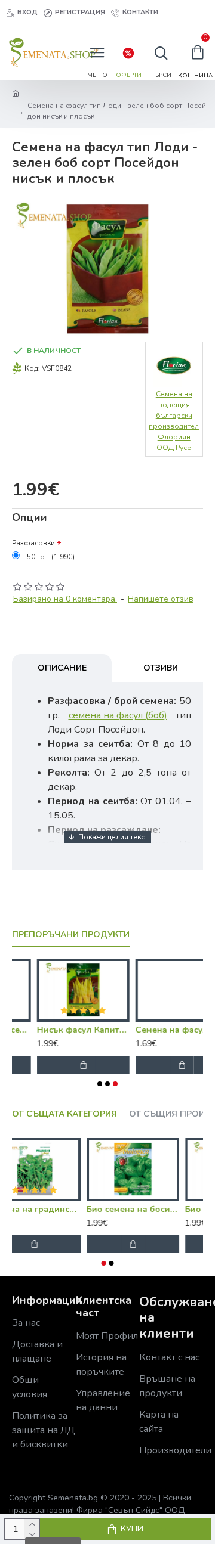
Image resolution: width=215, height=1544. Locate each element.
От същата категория (64, 1114)
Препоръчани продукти (71, 934)
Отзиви (160, 668)
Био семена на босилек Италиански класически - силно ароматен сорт (155, 1209)
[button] (99, 1083)
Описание (62, 668)
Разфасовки (33, 543)
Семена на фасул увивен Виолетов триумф (156, 1030)
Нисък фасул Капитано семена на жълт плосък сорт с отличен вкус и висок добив (58, 1030)
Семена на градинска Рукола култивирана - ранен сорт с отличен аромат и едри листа (57, 1209)
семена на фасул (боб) (118, 715)
